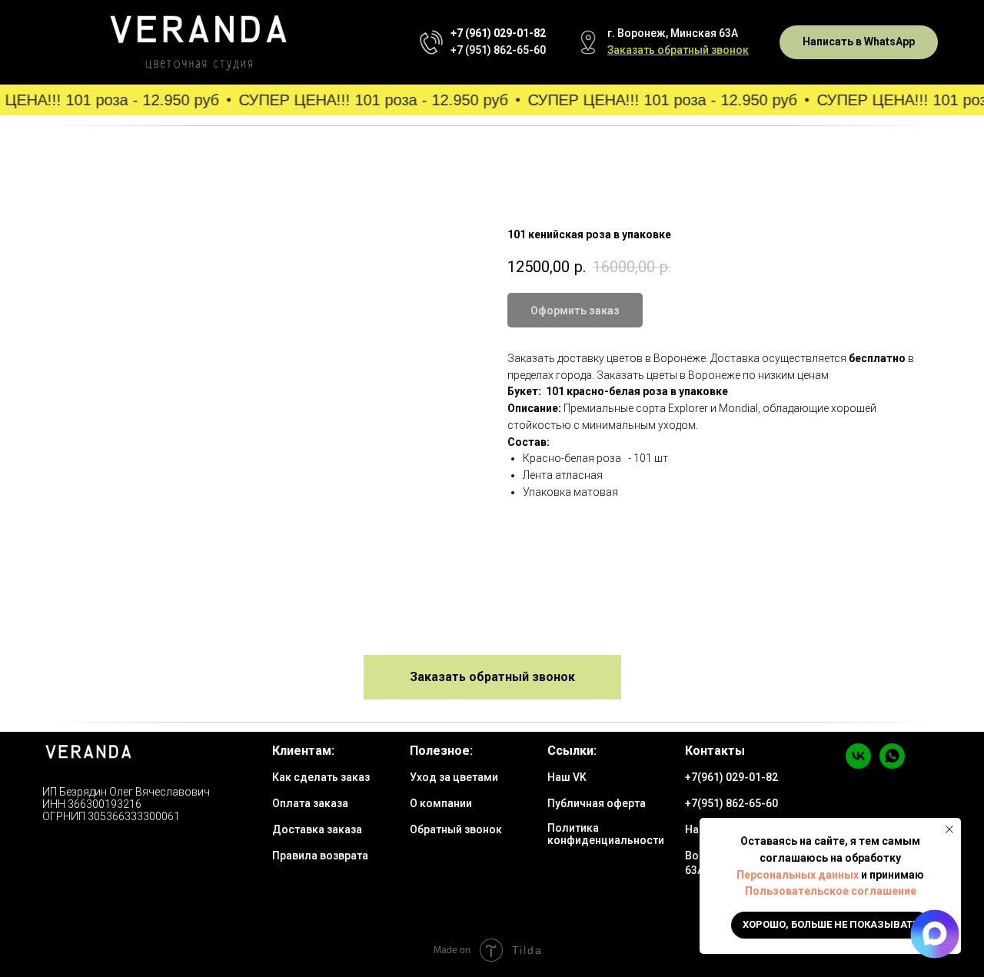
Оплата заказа (310, 803)
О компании (441, 803)
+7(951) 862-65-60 (731, 803)
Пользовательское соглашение (830, 891)
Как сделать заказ (321, 777)
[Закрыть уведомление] (949, 829)
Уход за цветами (454, 777)
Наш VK (567, 777)
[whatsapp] (892, 764)
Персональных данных (797, 875)
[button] (678, 50)
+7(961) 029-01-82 (731, 777)
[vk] (858, 764)
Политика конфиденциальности (605, 834)
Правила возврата (320, 855)
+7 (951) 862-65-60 (498, 50)
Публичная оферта (596, 803)
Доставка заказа (317, 829)
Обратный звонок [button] (456, 829)
